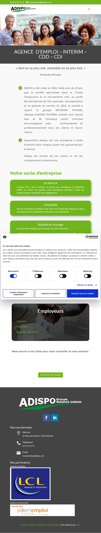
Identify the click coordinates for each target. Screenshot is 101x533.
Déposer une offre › (28, 332)
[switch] (38, 276)
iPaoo (78, 525)
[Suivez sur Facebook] (46, 417)
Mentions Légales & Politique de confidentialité (40, 525)
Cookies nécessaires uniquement (18, 293)
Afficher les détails (85, 285)
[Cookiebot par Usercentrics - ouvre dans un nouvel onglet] (87, 237)
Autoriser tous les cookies (82, 293)
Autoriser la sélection (50, 293)
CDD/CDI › (22, 326)
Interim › (22, 321)
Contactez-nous (50, 374)
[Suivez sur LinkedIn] (54, 417)
